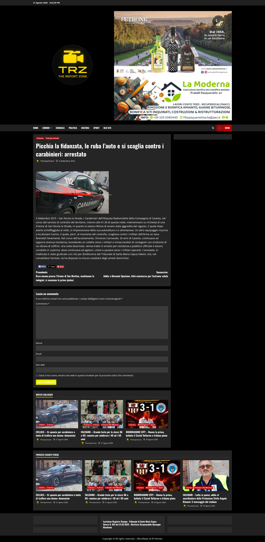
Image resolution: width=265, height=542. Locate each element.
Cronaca (60, 128)
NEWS (227, 128)
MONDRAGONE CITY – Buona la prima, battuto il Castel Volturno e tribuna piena (146, 433)
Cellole (42, 425)
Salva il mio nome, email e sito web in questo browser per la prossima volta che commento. (86, 375)
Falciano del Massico (110, 425)
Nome (39, 343)
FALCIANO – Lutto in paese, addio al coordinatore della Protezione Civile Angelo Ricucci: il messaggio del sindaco (205, 498)
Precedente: (65, 276)
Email (39, 353)
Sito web (40, 364)
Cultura (85, 128)
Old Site (107, 128)
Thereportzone (47, 161)
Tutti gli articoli (52, 138)
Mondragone (143, 425)
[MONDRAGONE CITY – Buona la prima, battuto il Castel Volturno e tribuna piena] (147, 414)
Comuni (46, 128)
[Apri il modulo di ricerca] (213, 128)
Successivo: (135, 274)
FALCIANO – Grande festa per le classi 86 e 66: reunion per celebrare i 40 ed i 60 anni (101, 435)
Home (35, 128)
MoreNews (142, 538)
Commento (42, 303)
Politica (73, 128)
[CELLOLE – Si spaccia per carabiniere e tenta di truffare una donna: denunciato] (57, 414)
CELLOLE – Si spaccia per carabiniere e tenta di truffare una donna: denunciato (55, 433)
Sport (96, 128)
